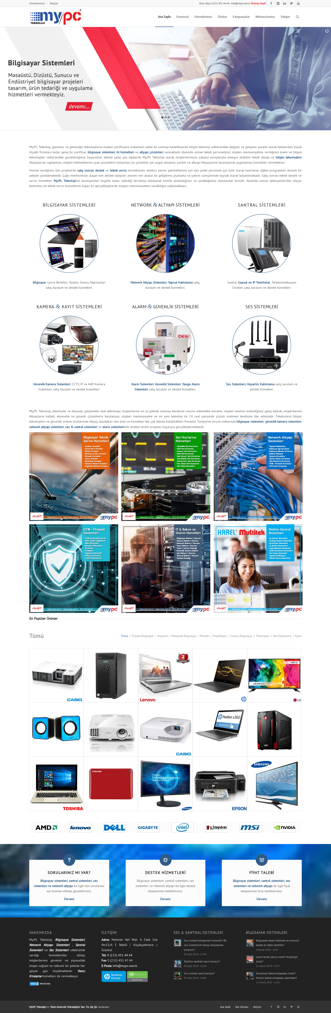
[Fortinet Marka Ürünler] (46, 827)
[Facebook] (271, 3)
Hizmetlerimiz (37, 3)
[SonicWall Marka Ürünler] (114, 827)
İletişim (54, 3)
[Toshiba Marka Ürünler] (80, 827)
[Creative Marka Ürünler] (148, 827)
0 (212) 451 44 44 (119, 955)
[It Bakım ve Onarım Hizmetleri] (167, 570)
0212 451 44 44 (220, 3)
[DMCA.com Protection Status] (40, 985)
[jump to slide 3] (168, 117)
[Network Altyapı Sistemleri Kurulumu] (260, 478)
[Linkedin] (284, 3)
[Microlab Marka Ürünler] (285, 827)
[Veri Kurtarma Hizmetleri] (167, 478)
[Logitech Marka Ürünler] (251, 827)
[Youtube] (298, 3)
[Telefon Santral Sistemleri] (260, 570)
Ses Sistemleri (59, 950)
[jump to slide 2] (165, 117)
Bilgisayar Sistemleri (70, 940)
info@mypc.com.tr (240, 3)
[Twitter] (291, 3)
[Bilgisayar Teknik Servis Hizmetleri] (75, 478)
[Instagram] (278, 3)
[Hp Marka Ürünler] (182, 827)
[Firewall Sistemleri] (75, 570)
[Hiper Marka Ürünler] (216, 827)
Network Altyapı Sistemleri (49, 945)
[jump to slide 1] (162, 117)
